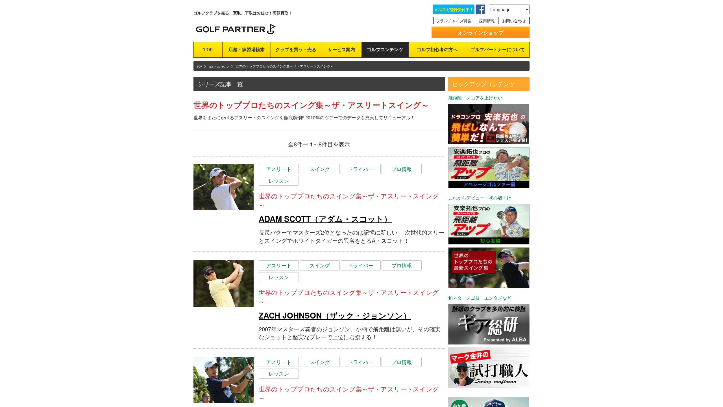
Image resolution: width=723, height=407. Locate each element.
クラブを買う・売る (296, 49)
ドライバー (360, 168)
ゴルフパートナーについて (498, 49)
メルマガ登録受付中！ (454, 9)
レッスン (279, 180)
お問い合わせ (514, 20)
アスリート (278, 168)
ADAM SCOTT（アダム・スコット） (325, 218)
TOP (208, 49)
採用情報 (487, 20)
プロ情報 (401, 168)
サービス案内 (341, 49)
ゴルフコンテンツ (385, 49)
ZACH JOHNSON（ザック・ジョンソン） (335, 315)
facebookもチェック (480, 9)
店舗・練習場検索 (246, 49)
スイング (320, 168)
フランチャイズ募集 (454, 20)
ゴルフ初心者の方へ (437, 49)
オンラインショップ (481, 32)
